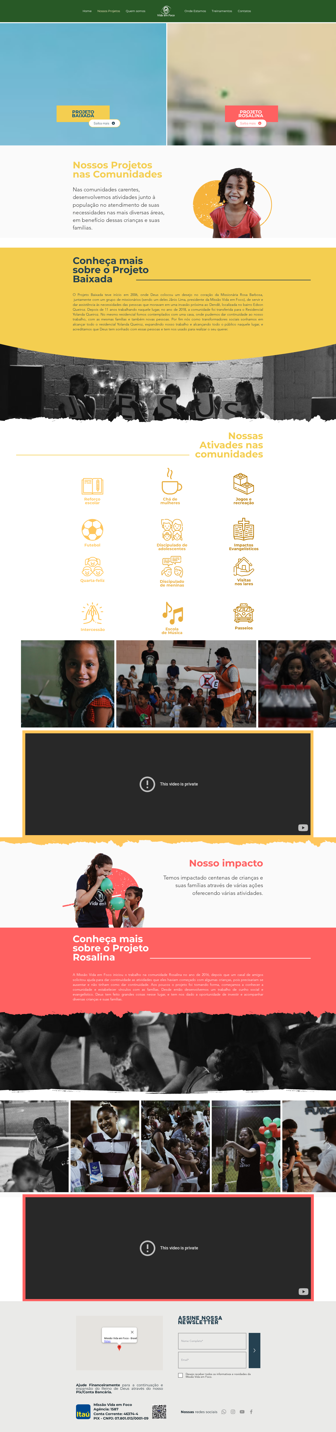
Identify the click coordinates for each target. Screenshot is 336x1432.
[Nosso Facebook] (251, 1412)
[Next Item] (329, 1146)
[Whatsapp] (224, 1412)
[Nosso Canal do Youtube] (242, 1412)
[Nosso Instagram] (233, 1412)
